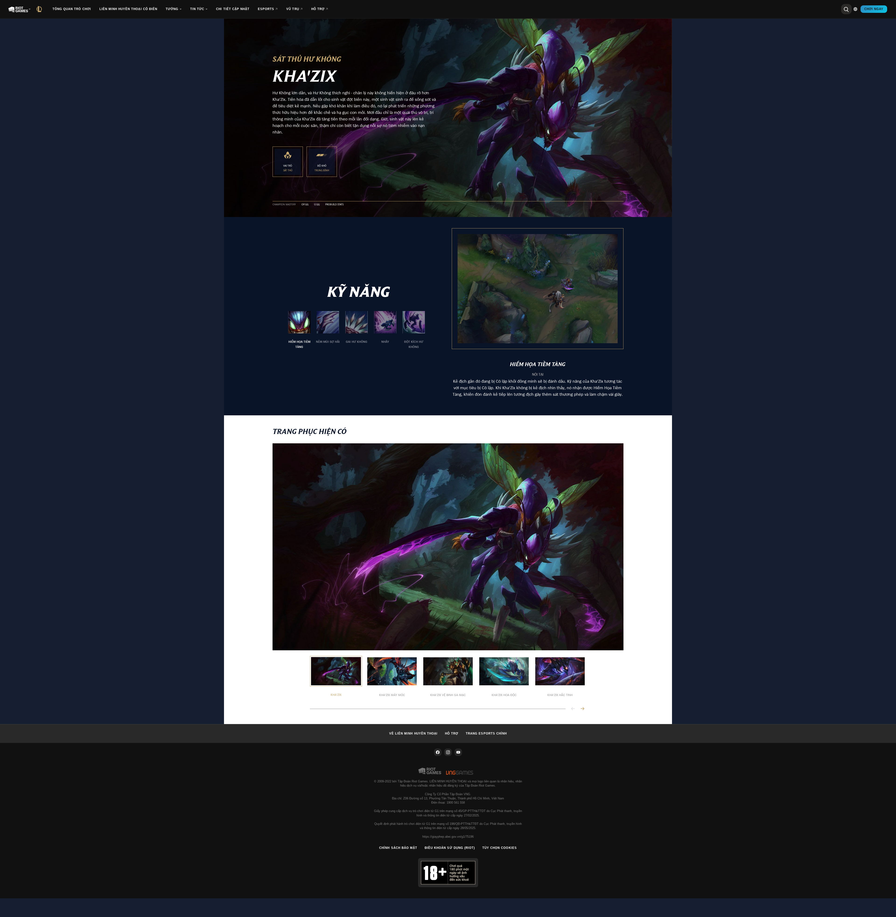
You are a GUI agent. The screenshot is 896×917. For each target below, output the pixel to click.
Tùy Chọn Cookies (499, 848)
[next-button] (582, 709)
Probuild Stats (334, 204)
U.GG (317, 204)
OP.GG (304, 204)
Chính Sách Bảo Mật (398, 848)
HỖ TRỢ (451, 733)
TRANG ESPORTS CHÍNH (486, 733)
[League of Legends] (40, 9)
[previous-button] (573, 709)
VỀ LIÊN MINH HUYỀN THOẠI (413, 733)
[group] (356, 330)
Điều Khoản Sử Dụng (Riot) (450, 848)
